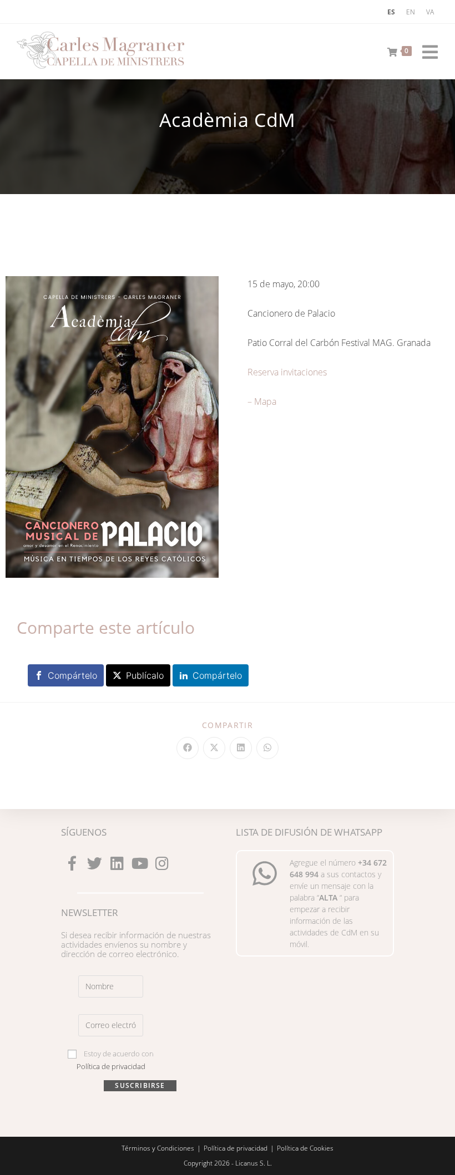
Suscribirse (140, 1085)
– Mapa (261, 401)
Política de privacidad (111, 1066)
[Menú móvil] (426, 50)
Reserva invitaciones (287, 372)
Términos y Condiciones (158, 1148)
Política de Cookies (305, 1148)
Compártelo (72, 675)
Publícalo (145, 675)
